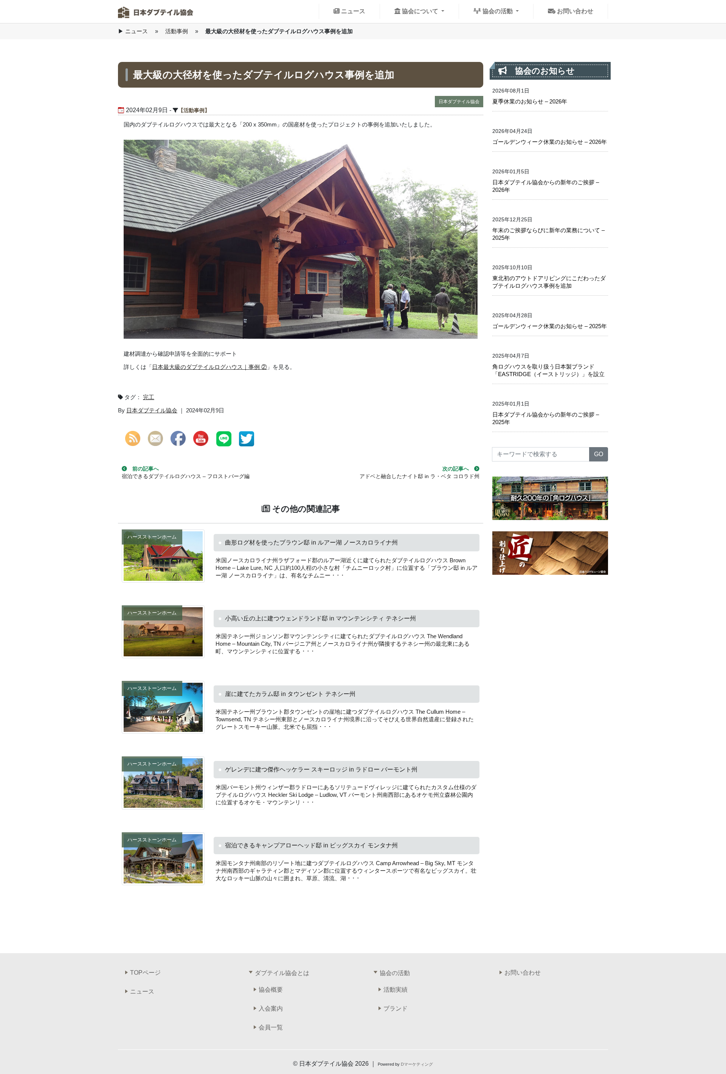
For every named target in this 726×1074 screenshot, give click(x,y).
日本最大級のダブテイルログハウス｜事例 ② (209, 367)
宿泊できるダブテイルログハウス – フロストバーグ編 (186, 476)
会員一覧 (271, 1027)
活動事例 (176, 31)
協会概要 (271, 989)
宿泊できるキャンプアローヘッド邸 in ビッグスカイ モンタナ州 (311, 845)
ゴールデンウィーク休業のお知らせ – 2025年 (549, 326)
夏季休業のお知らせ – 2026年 (529, 101)
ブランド (395, 1008)
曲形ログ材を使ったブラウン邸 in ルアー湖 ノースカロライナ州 (311, 542)
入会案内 (271, 1008)
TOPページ (145, 972)
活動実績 (395, 989)
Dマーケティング (417, 1064)
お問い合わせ (574, 11)
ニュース (352, 11)
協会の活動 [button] (497, 11)
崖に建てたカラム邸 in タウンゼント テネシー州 (290, 694)
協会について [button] (420, 11)
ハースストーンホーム (152, 537)
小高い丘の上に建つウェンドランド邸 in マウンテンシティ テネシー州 (320, 618)
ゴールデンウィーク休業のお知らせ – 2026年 (549, 142)
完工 (148, 397)
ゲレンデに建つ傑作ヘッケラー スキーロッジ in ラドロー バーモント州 (321, 769)
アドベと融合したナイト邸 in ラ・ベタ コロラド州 (419, 476)
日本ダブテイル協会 (459, 101)
